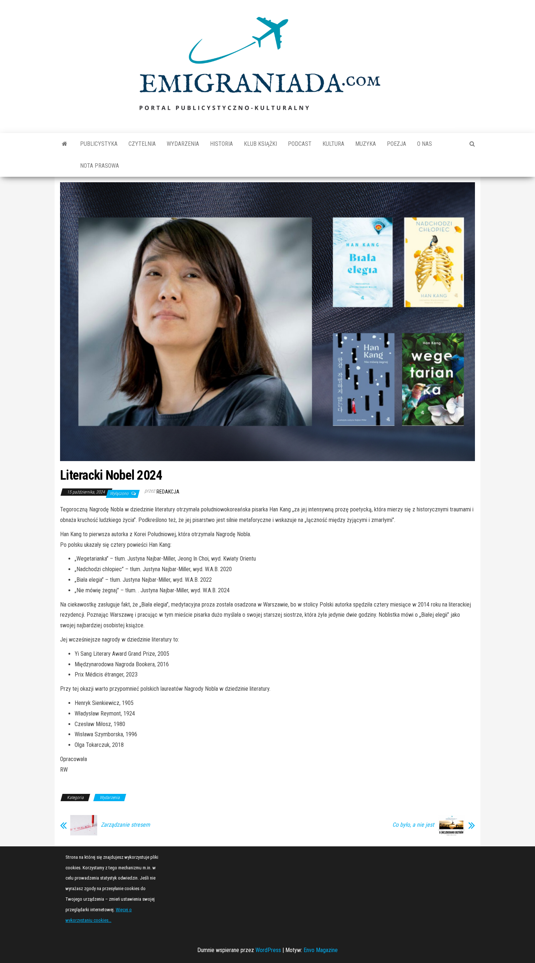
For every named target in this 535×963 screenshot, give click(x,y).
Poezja (396, 143)
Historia (221, 143)
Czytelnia (142, 143)
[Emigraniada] (65, 144)
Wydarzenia (183, 143)
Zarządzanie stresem (125, 825)
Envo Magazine (321, 950)
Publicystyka (99, 143)
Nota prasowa (99, 165)
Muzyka (365, 143)
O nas (424, 143)
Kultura (333, 143)
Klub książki (260, 143)
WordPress (268, 950)
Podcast (300, 143)
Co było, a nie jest (413, 825)
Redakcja (167, 492)
